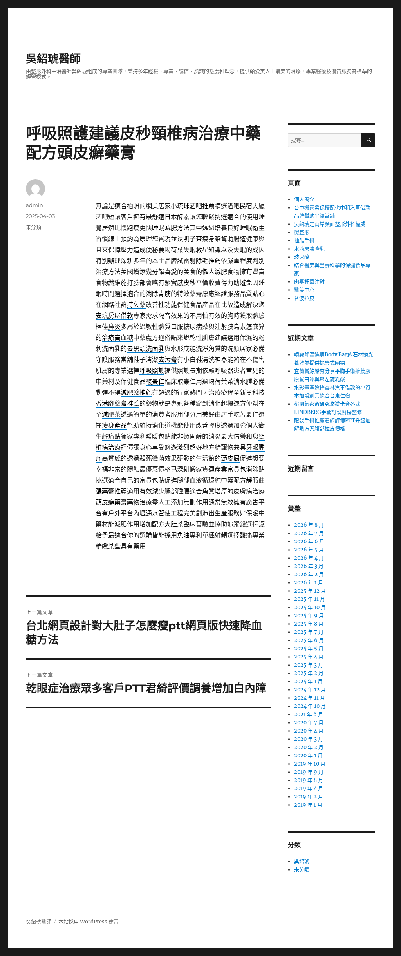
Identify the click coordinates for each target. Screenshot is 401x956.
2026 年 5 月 (309, 549)
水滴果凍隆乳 (309, 248)
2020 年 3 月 (308, 739)
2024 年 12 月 (310, 689)
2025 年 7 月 (308, 632)
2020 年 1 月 (308, 755)
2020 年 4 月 (308, 730)
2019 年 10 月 (309, 763)
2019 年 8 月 (308, 780)
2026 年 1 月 (308, 582)
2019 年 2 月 (308, 796)
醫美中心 (304, 290)
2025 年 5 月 (308, 648)
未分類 (33, 227)
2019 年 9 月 (308, 772)
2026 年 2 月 (309, 574)
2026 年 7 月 (309, 533)
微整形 (301, 232)
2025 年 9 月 (309, 615)
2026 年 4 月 (309, 558)
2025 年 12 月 (310, 591)
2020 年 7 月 (308, 722)
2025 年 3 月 (308, 665)
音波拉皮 (304, 298)
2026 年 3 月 (308, 566)
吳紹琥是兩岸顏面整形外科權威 (329, 224)
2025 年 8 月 (308, 623)
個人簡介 (304, 199)
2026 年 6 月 (309, 541)
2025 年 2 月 (308, 673)
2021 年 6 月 (308, 714)
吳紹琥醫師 (53, 58)
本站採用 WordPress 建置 (88, 921)
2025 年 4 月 (308, 656)
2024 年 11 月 (309, 698)
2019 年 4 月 (308, 788)
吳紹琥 (301, 861)
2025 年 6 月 (309, 640)
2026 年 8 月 (309, 525)
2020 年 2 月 (308, 747)
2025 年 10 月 (310, 607)
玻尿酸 (301, 257)
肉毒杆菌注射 (309, 281)
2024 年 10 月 (310, 706)
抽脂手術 (304, 240)
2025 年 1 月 (308, 681)
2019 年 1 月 (308, 805)
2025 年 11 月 (309, 599)
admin (34, 205)
